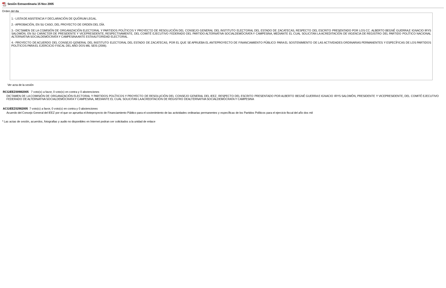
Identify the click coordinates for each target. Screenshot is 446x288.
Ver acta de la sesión (20, 84)
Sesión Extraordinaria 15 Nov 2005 (30, 3)
